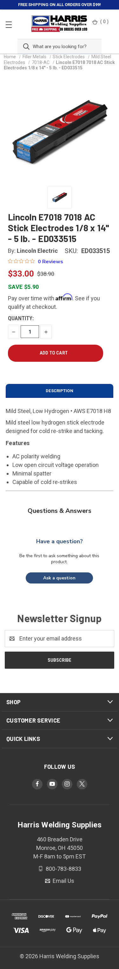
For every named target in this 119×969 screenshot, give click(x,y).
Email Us (62, 880)
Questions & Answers (59, 511)
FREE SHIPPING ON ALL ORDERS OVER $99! (59, 4)
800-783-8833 (62, 868)
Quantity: (21, 318)
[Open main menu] (8, 24)
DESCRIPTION (59, 390)
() (104, 21)
